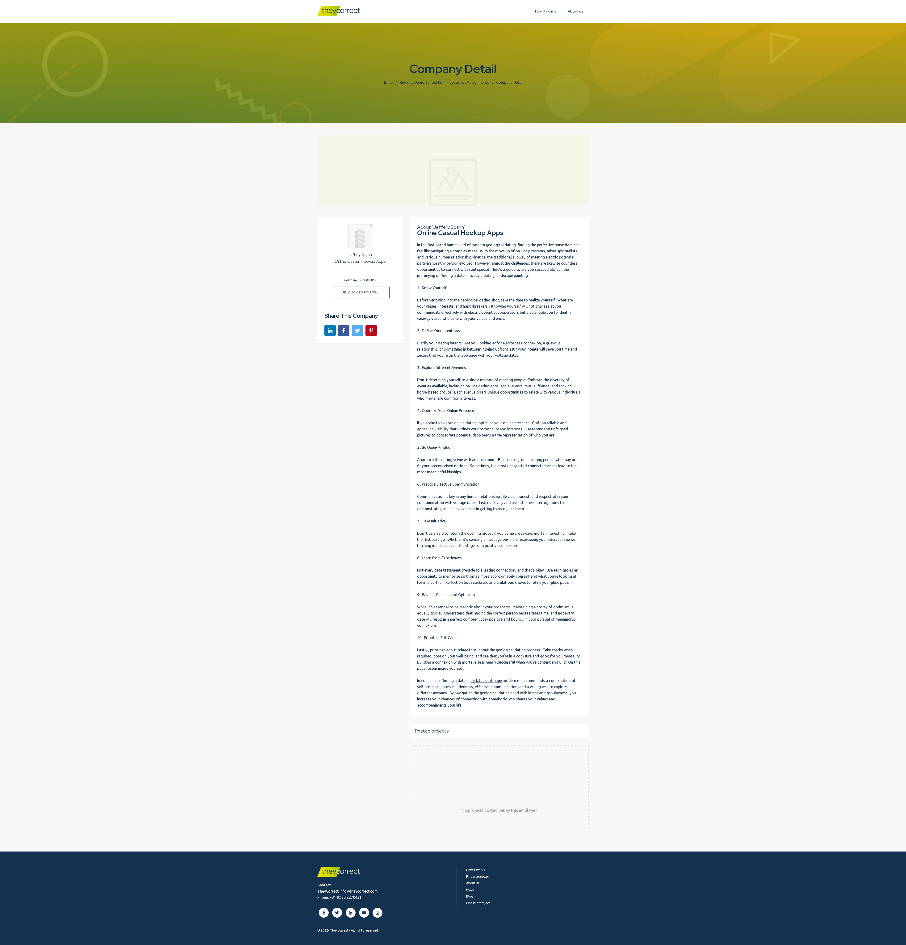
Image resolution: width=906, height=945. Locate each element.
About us (575, 11)
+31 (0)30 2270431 (345, 897)
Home (387, 82)
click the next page (486, 680)
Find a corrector (477, 876)
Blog (469, 896)
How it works (545, 11)
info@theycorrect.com (359, 891)
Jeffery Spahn (360, 255)
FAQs (470, 890)
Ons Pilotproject (478, 903)
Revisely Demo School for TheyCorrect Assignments (444, 82)
